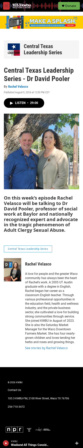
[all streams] (78, 443)
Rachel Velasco (18, 86)
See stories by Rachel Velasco (46, 348)
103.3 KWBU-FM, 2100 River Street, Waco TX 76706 (38, 398)
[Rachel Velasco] (12, 269)
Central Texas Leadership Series (43, 49)
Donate (70, 6)
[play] (5, 443)
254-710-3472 (16, 406)
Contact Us (14, 390)
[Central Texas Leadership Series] (14, 49)
